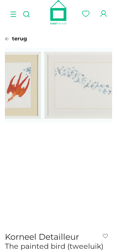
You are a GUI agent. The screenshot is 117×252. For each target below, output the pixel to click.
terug (18, 39)
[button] (106, 236)
